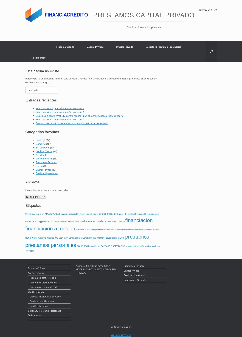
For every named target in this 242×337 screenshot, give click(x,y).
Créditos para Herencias (42, 301)
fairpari (122, 221)
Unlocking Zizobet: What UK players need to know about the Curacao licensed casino (79, 115)
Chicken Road (31, 221)
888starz (29, 213)
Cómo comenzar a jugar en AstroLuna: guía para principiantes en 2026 (72, 123)
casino (39, 166)
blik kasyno (120, 213)
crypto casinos (59, 221)
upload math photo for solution (138, 246)
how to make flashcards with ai (124, 229)
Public (39, 140)
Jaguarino (42, 237)
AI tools (40, 154)
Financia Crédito (65, 46)
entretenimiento (111, 221)
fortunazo (80, 229)
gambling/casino (44, 151)
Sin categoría (42, 147)
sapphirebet (95, 246)
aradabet (73, 213)
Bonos (128, 213)
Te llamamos (39, 57)
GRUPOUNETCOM (121, 335)
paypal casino (111, 237)
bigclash (111, 213)
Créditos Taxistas (39, 306)
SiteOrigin (126, 326)
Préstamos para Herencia (43, 277)
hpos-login (31, 237)
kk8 (56, 237)
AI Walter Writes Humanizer (56, 213)
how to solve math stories (148, 229)
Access (36, 213)
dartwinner (69, 221)
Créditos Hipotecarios (47, 173)
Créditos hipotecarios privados (45, 296)
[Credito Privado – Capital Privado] (57, 15)
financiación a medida (50, 228)
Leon (61, 237)
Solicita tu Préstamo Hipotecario (163, 46)
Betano (102, 213)
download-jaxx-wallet (93, 221)
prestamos (137, 236)
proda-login (83, 246)
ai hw (42, 213)
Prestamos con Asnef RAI (43, 287)
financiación (139, 219)
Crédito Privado (124, 46)
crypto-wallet (45, 221)
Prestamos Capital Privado (43, 282)
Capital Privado (95, 46)
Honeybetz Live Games (100, 229)
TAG (123, 246)
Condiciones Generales (135, 280)
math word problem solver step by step (80, 237)
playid (121, 237)
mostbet (101, 237)
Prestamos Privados (46, 162)
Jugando (50, 237)
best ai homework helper (87, 213)
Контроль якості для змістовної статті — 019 (60, 108)
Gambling (41, 143)
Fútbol (87, 229)
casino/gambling (44, 158)
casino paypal (153, 213)
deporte (79, 221)
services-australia (111, 246)
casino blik (142, 213)
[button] (211, 51)
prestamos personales (50, 244)
